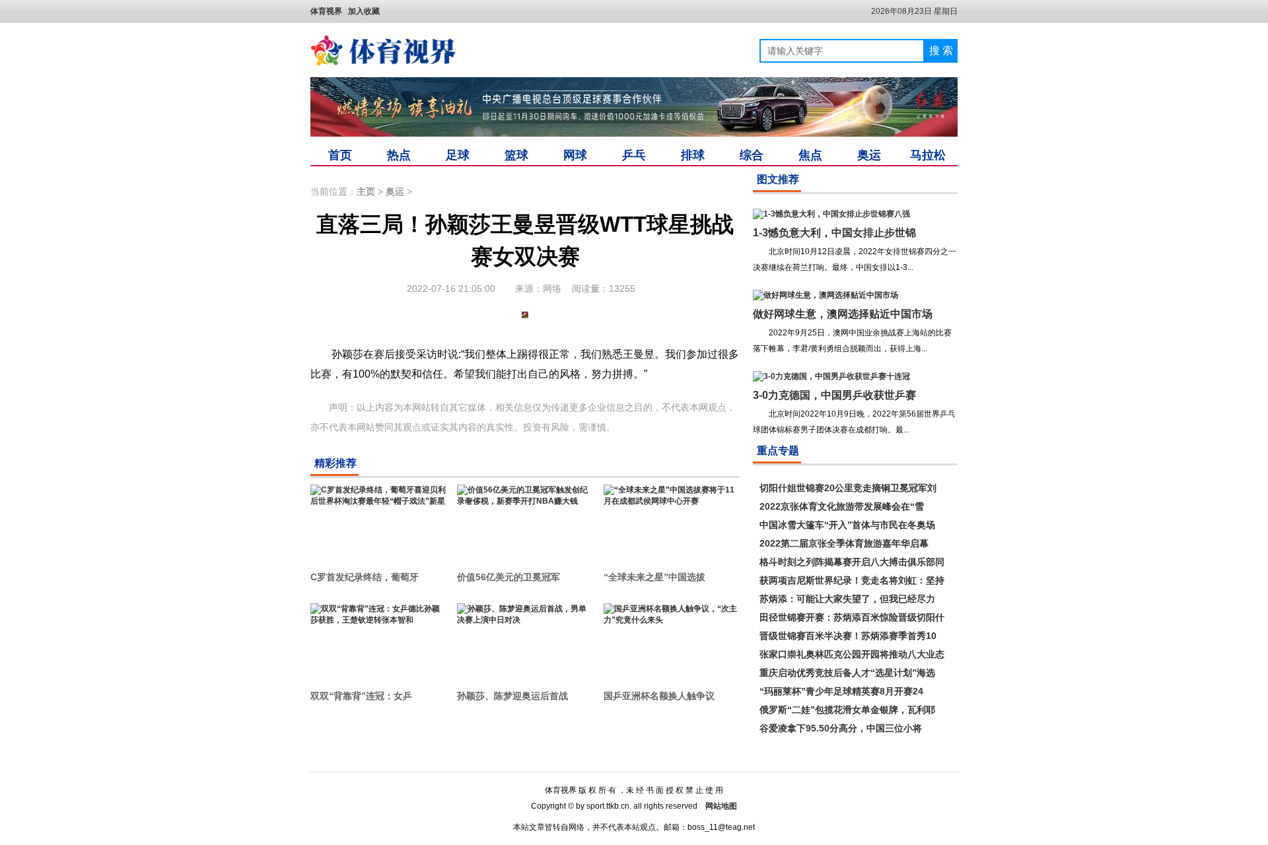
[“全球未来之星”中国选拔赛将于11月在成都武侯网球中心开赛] (672, 521)
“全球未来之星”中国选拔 (654, 577)
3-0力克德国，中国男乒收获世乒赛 (834, 395)
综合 (751, 155)
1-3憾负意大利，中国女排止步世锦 (834, 232)
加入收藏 (364, 11)
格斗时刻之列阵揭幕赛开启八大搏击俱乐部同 (851, 562)
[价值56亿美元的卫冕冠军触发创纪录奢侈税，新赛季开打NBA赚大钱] (525, 521)
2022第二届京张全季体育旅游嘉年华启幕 (844, 543)
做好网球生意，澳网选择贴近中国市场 (843, 314)
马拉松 (928, 155)
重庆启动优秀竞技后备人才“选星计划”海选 (847, 672)
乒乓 (634, 155)
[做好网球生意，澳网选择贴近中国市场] (825, 295)
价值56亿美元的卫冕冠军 (508, 577)
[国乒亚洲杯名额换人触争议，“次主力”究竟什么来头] (672, 640)
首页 (340, 155)
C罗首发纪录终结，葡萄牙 (364, 577)
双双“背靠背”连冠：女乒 (361, 696)
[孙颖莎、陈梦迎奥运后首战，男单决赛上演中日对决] (525, 640)
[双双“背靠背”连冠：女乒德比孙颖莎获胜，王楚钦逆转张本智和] (378, 640)
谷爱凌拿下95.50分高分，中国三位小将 (840, 728)
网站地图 (721, 806)
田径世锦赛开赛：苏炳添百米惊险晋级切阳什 (851, 617)
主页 (366, 191)
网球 (575, 155)
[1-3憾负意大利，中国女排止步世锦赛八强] (831, 214)
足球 (458, 155)
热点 (399, 155)
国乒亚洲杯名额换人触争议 (659, 696)
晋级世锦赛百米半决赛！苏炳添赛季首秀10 (847, 635)
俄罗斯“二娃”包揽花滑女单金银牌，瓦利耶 (847, 709)
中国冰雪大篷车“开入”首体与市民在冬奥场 (847, 525)
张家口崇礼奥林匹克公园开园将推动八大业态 (851, 654)
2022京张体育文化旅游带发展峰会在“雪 (841, 506)
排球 (693, 155)
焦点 (810, 155)
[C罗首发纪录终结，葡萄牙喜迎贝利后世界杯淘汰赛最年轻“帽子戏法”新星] (378, 521)
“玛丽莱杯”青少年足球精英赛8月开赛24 (841, 691)
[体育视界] (383, 50)
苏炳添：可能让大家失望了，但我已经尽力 (847, 598)
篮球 (516, 155)
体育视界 (326, 11)
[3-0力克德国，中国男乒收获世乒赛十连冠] (831, 376)
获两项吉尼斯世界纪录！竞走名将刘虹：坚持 (851, 580)
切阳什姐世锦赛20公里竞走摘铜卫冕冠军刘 (847, 488)
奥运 (869, 155)
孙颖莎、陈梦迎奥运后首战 (512, 696)
